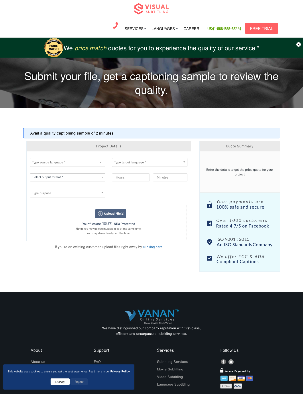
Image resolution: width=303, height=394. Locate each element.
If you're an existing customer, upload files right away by (108, 246)
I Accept (60, 382)
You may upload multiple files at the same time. (109, 228)
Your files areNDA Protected (108, 223)
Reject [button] (79, 381)
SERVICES (134, 28)
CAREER (191, 28)
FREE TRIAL (261, 28)
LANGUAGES (163, 28)
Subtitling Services (172, 361)
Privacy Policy (120, 371)
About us (38, 361)
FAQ (97, 361)
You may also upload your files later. (109, 233)
